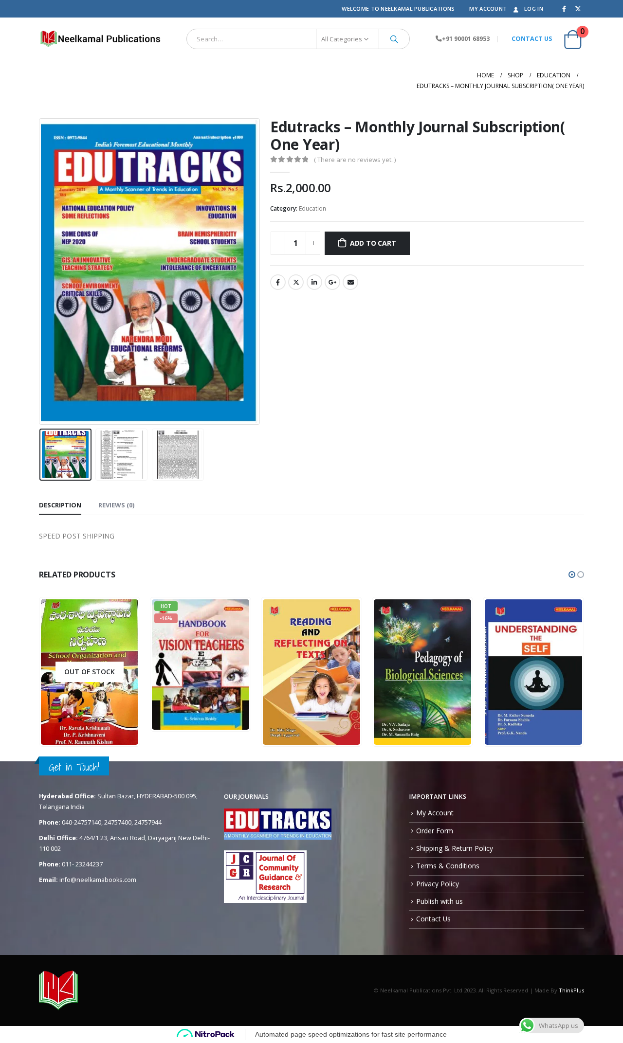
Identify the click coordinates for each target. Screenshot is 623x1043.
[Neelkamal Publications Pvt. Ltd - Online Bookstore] (100, 39)
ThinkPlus (571, 990)
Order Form (434, 830)
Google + (332, 282)
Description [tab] (60, 505)
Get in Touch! (74, 767)
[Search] (394, 39)
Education (312, 208)
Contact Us (433, 918)
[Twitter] (577, 8)
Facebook (278, 282)
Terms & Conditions (447, 865)
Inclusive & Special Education (232, 667)
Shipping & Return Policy (454, 848)
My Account (488, 8)
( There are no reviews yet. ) (355, 159)
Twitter (296, 282)
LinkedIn (314, 282)
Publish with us (439, 901)
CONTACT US (532, 39)
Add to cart (373, 243)
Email (350, 282)
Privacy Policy (437, 883)
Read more (115, 738)
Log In (533, 8)
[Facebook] (564, 8)
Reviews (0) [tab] (116, 505)
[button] (572, 574)
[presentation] (41, 271)
